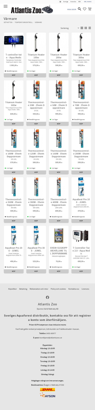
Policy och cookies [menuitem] (58, 289)
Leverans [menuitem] (85, 289)
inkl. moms (87, 2)
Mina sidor (71, 9)
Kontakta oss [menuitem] (73, 289)
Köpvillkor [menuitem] (12, 289)
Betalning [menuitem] (23, 289)
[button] (6, 6)
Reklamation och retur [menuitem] (39, 289)
